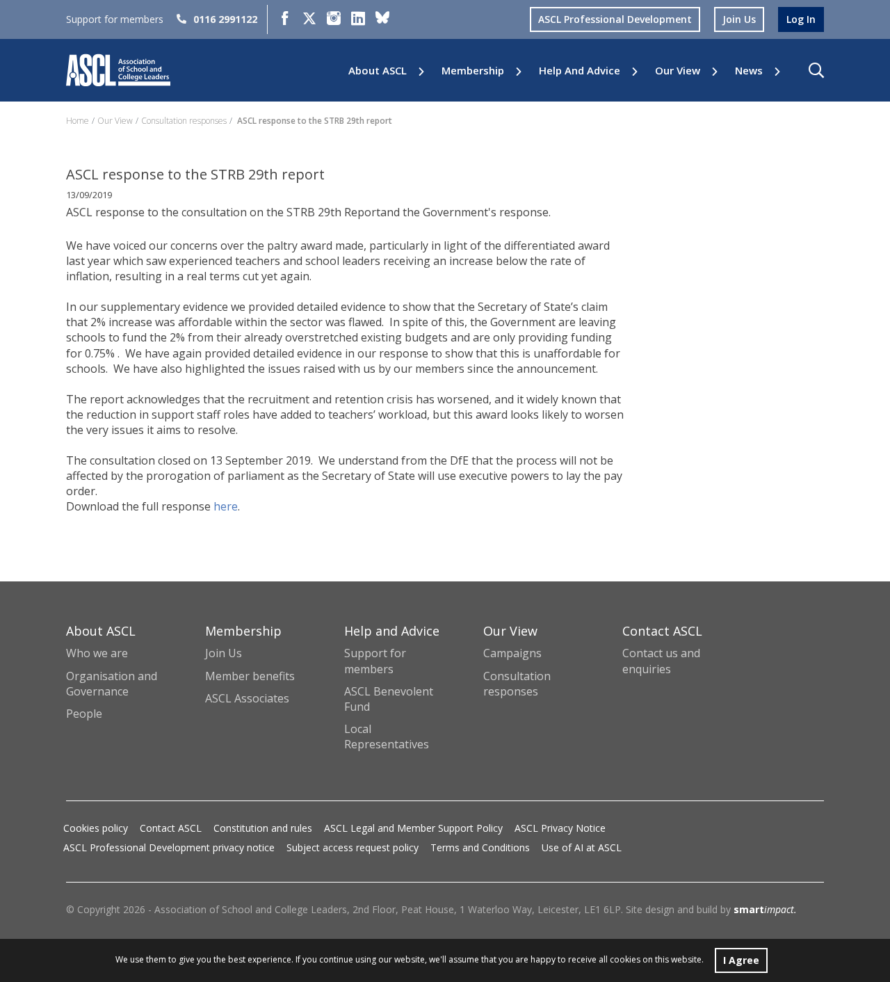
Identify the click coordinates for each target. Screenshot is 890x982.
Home (77, 121)
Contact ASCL (171, 828)
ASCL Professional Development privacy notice (169, 847)
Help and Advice (579, 70)
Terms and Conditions (480, 847)
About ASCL (377, 70)
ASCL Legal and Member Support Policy (413, 828)
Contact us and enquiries (661, 660)
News (749, 70)
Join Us (223, 653)
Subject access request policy (352, 847)
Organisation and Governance (111, 683)
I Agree (741, 960)
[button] (816, 70)
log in (801, 19)
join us (739, 19)
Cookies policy (95, 828)
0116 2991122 (225, 19)
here (224, 506)
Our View (677, 70)
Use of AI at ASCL (582, 847)
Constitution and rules (262, 828)
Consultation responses (184, 121)
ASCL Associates (247, 698)
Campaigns (512, 653)
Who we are (97, 653)
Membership (473, 70)
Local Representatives (386, 736)
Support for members (375, 660)
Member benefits (250, 676)
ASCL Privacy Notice (560, 828)
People (84, 713)
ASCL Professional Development (615, 19)
